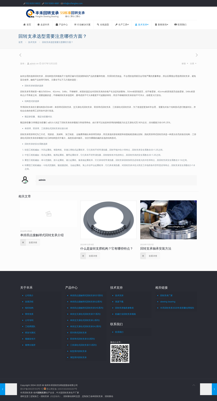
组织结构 (29, 307)
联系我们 (119, 332)
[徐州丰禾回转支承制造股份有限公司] (55, 13)
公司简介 (29, 295)
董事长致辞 (30, 345)
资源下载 (119, 301)
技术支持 (32, 42)
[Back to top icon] (194, 385)
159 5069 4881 (51, 3)
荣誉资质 (29, 314)
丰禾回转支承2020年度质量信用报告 (177, 307)
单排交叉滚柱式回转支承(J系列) (85, 320)
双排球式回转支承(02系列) (82, 338)
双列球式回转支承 (78, 332)
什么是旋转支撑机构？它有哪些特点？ (106, 248)
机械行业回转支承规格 (125, 314)
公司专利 (29, 320)
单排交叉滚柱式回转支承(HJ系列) (85, 326)
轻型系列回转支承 (78, 351)
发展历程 (29, 301)
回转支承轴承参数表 (124, 307)
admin (33, 63)
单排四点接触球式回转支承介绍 (42, 235)
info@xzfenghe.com (73, 3)
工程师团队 (30, 326)
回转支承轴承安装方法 (155, 248)
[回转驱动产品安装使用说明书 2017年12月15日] (8, 389)
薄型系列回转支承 (78, 357)
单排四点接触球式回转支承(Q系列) (86, 301)
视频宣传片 (30, 338)
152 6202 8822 (33, 3)
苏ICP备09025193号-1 (31, 389)
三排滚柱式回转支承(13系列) (83, 345)
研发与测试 (30, 332)
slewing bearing (167, 301)
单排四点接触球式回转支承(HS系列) (86, 307)
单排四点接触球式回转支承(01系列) (86, 295)
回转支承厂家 (166, 295)
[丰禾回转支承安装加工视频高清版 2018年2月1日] (208, 389)
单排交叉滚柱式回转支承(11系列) (85, 314)
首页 (20, 42)
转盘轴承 (55, 396)
